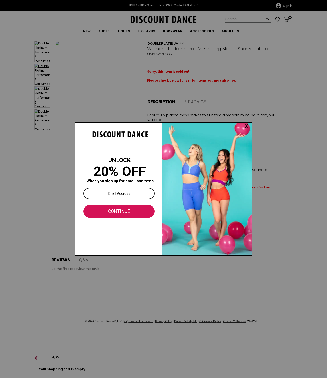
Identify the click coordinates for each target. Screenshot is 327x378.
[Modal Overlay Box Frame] (163, 189)
